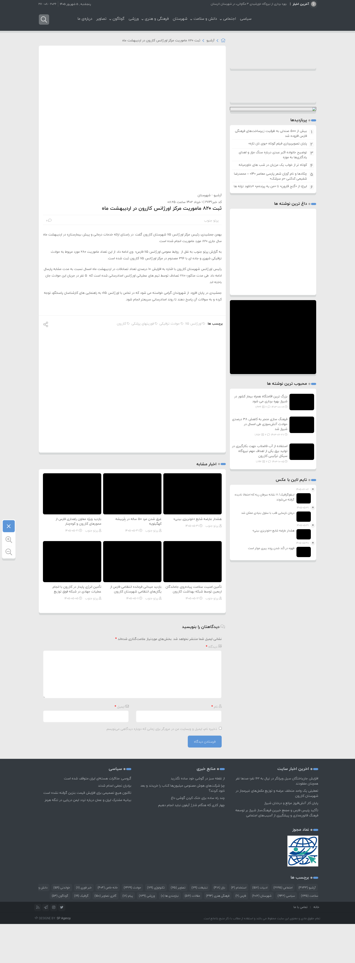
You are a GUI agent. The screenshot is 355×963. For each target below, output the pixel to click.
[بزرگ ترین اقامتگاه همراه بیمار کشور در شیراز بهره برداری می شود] (301, 401)
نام (214, 707)
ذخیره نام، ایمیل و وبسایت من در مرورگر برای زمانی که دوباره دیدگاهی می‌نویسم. (161, 729)
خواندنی (61, 887)
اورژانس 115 (193, 323)
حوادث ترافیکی (169, 323)
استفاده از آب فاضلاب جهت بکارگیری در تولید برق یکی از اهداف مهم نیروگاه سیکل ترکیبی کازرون (259, 451)
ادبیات (259, 887)
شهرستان (180, 18)
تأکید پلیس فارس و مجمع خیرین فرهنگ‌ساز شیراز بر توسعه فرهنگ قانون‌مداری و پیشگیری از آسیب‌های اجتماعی (276, 812)
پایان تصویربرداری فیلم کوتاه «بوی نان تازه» (277, 143)
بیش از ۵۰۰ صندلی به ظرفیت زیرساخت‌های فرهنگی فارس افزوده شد (271, 133)
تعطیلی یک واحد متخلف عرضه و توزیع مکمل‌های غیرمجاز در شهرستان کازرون (277, 793)
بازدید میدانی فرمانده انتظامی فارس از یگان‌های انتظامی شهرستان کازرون (135, 589)
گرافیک (81, 895)
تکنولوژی (156, 887)
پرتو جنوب (211, 220)
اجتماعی (229, 18)
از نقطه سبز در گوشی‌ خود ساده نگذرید (198, 778)
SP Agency (64, 918)
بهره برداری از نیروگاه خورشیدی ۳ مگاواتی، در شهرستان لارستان (249, 3)
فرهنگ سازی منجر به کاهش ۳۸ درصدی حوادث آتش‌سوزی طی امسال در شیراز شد (259, 424)
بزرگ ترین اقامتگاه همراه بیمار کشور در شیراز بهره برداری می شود (260, 398)
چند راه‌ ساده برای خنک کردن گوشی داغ (198, 798)
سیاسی (245, 18)
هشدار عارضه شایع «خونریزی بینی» (197, 519)
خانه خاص (108, 887)
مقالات (192, 895)
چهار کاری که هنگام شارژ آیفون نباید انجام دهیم (191, 805)
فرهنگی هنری (217, 895)
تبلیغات (199, 887)
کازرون (121, 323)
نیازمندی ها (170, 895)
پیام (127, 895)
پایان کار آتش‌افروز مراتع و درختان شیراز (291, 803)
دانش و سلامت (205, 18)
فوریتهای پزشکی (142, 323)
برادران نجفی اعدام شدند (114, 785)
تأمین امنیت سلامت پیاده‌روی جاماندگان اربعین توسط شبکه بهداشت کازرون (194, 589)
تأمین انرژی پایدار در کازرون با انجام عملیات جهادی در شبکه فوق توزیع (77, 589)
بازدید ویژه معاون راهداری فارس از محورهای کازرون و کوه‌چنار (78, 521)
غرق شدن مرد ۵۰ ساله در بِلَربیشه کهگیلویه (138, 521)
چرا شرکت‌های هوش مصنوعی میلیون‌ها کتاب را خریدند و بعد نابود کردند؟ (182, 788)
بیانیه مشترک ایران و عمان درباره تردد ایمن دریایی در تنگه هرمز (88, 800)
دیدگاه (211, 647)
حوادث (132, 887)
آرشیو (210, 40)
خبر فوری (84, 887)
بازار (219, 887)
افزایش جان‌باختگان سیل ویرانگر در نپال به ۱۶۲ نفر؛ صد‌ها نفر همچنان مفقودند (277, 780)
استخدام (238, 887)
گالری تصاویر (105, 895)
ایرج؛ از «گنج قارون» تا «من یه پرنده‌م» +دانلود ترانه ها (270, 186)
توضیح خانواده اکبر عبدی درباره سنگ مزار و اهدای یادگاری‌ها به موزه (273, 154)
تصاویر (101, 18)
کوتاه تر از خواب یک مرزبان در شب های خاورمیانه (273, 165)
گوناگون (118, 18)
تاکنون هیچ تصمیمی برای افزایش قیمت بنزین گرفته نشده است (87, 793)
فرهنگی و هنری (157, 18)
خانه (316, 907)
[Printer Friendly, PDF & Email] (210, 310)
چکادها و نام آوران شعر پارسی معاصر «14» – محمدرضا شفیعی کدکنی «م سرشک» (270, 176)
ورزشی (134, 18)
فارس (240, 895)
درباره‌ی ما (85, 18)
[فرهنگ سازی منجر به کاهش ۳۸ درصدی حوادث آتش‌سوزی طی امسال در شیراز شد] (301, 424)
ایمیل (119, 707)
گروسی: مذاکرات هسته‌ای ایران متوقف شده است (97, 778)
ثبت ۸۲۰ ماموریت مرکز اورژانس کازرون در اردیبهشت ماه (162, 208)
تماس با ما (301, 907)
